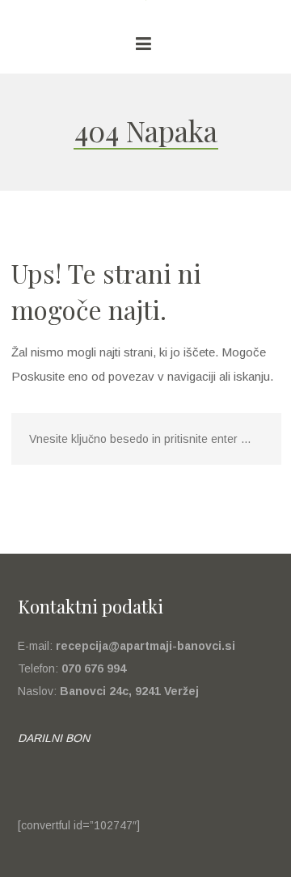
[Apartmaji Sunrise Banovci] (145, 7)
